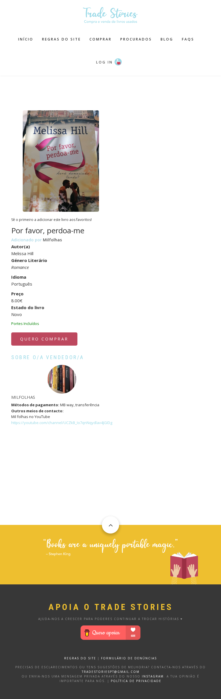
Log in (104, 62)
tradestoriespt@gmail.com (111, 672)
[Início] (110, 15)
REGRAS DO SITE (80, 658)
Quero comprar (44, 339)
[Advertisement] (116, 90)
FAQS (188, 39)
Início (25, 39)
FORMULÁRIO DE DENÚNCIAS (129, 658)
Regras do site (61, 39)
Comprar (100, 39)
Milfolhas (52, 239)
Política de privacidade (136, 681)
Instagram (153, 676)
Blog (167, 39)
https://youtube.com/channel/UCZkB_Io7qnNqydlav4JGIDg (61, 422)
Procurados (136, 39)
